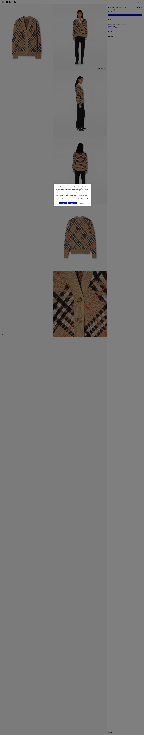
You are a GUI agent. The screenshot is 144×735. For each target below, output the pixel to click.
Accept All (63, 203)
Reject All (73, 203)
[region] (72, 195)
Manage (82, 203)
